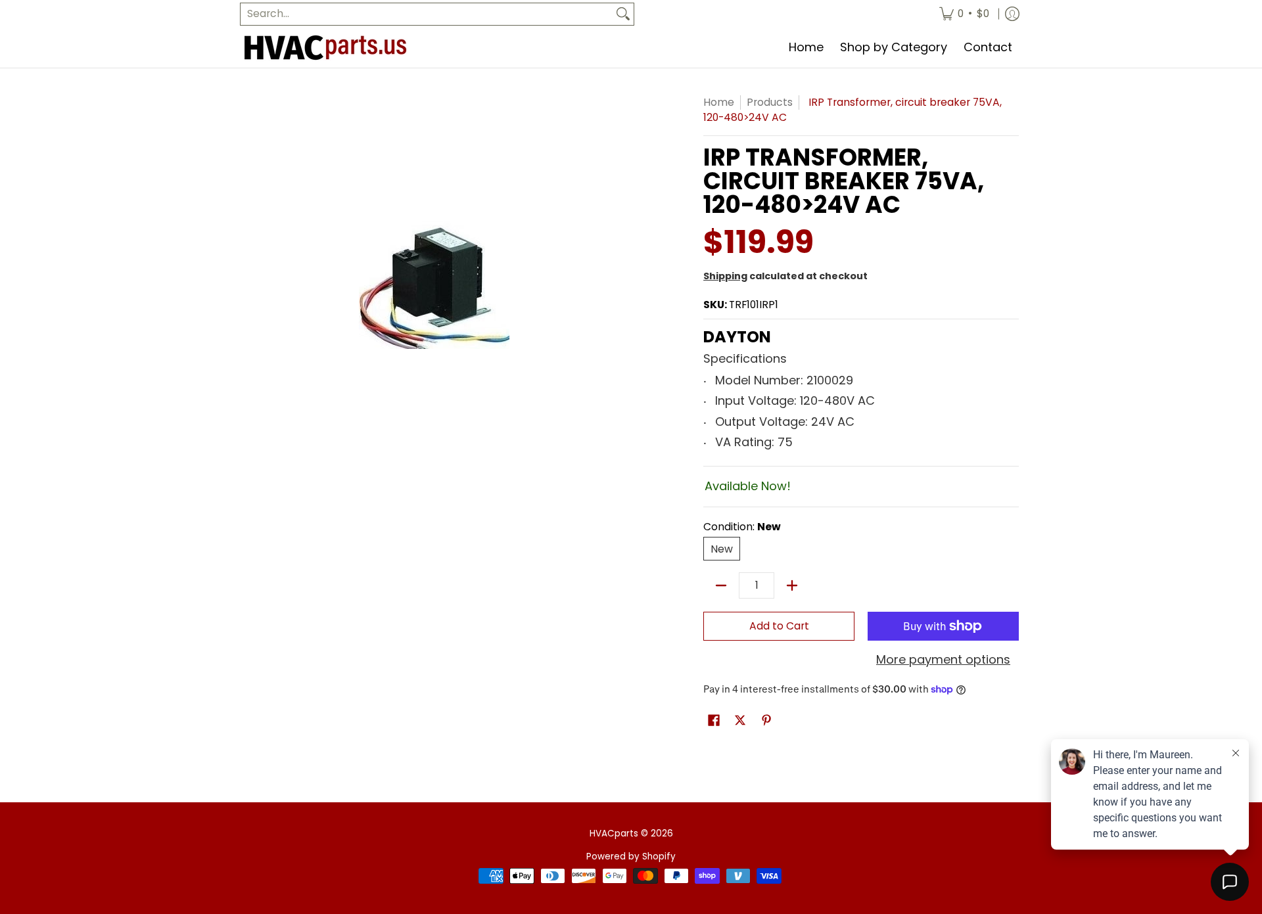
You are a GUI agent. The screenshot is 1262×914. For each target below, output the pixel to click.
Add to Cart (779, 625)
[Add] (792, 585)
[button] (714, 721)
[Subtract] (721, 585)
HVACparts (614, 833)
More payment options (943, 660)
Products (770, 102)
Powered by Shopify (631, 856)
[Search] (623, 14)
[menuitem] (964, 14)
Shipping (725, 276)
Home (718, 102)
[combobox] (427, 14)
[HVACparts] (325, 48)
